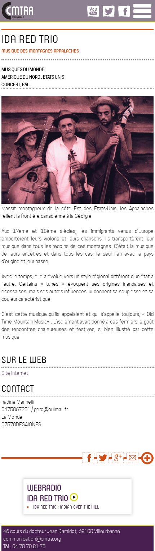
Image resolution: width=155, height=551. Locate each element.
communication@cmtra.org (32, 539)
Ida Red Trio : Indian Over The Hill (66, 507)
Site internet (14, 373)
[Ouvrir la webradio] (73, 498)
